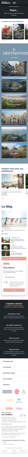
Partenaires (6, 384)
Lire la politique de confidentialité (9, 437)
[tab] (3, 198)
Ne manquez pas (8, 361)
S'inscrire (14, 290)
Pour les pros (7, 367)
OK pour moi (23, 450)
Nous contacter (7, 379)
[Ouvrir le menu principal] (24, 3)
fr (13, 2)
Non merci (4, 450)
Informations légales (9, 373)
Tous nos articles (14, 258)
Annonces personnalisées (8, 444)
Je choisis (14, 450)
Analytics (5, 442)
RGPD (14, 453)
